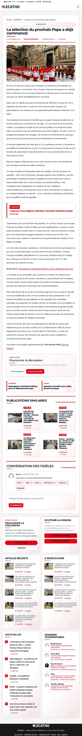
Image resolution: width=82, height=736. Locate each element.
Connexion (21, 548)
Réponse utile (50, 482)
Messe (53, 735)
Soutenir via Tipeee (60, 541)
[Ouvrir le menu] (78, 6)
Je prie (38, 482)
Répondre (20, 488)
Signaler (63, 482)
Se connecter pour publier (35, 371)
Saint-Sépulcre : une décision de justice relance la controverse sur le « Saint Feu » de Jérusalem (23, 663)
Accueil (9, 20)
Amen (28, 482)
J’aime (20, 482)
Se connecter (16, 505)
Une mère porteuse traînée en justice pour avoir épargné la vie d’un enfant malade (23, 707)
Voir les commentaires (17, 371)
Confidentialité (44, 735)
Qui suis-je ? (19, 735)
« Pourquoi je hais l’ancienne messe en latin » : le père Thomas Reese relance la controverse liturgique (22, 646)
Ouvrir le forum (21, 542)
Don (58, 735)
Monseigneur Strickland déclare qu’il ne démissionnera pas (46, 269)
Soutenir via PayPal (60, 535)
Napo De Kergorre (31, 39)
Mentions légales (30, 735)
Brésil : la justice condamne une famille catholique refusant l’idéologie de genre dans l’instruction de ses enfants (23, 691)
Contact (64, 735)
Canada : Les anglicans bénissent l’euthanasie (19, 677)
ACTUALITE (17, 20)
